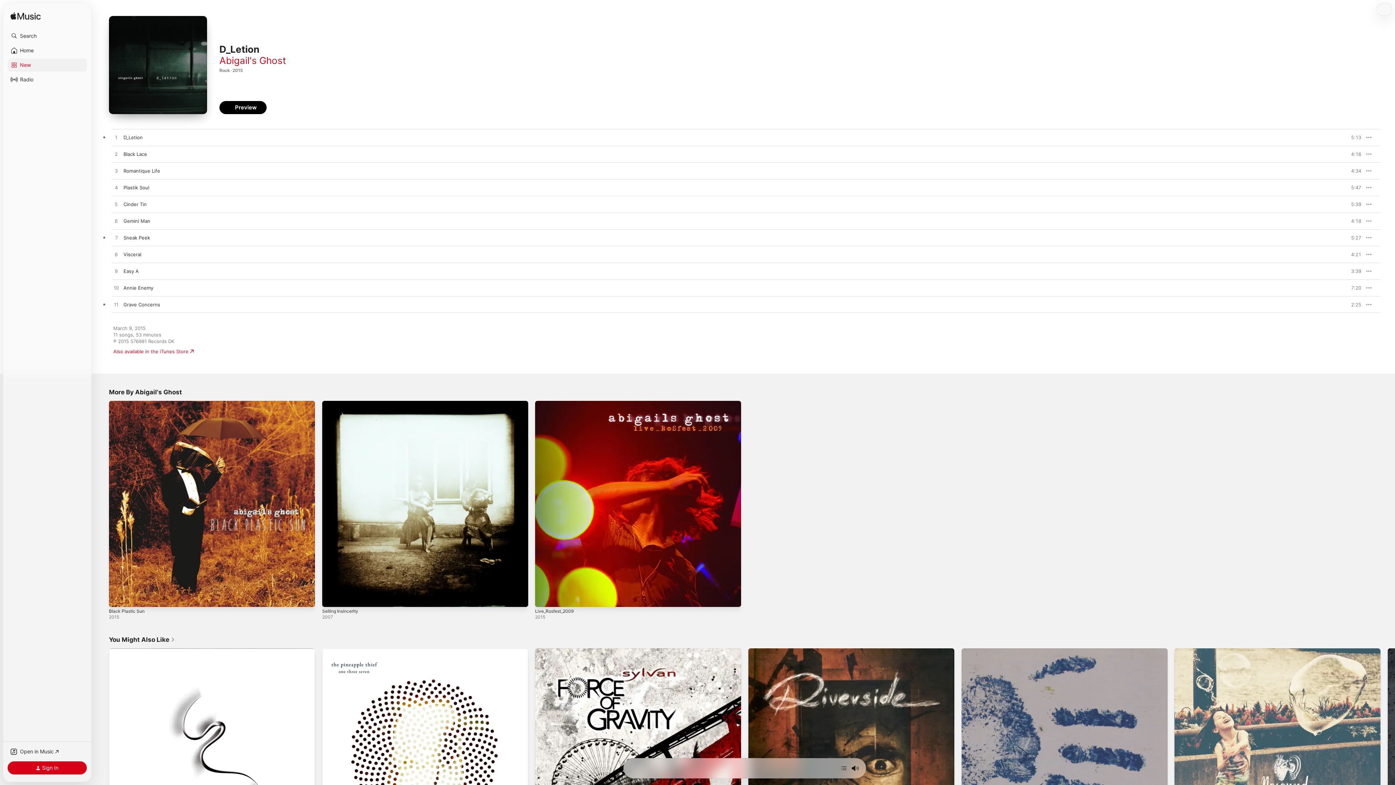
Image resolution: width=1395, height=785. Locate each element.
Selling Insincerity (342, 404)
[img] (26, 16)
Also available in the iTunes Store (151, 351)
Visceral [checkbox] (132, 254)
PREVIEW (1353, 137)
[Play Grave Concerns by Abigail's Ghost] (116, 305)
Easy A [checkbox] (131, 271)
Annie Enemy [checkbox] (138, 288)
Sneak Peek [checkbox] (137, 238)
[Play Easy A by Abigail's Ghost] (116, 271)
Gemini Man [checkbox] (137, 221)
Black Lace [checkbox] (135, 154)
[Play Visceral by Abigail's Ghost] (116, 254)
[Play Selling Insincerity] (331, 597)
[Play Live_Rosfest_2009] (544, 597)
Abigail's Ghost (252, 60)
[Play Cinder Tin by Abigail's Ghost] (116, 204)
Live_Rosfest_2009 (556, 404)
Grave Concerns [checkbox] (142, 304)
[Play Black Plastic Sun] (118, 597)
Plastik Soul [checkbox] (136, 187)
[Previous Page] (102, 751)
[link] (142, 640)
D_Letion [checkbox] (133, 137)
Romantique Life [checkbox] (142, 171)
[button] (47, 36)
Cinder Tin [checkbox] (135, 204)
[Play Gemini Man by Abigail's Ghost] (116, 221)
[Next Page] (1388, 751)
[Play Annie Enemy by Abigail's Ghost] (116, 288)
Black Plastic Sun (128, 404)
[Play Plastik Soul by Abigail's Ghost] (116, 188)
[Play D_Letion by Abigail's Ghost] (116, 137)
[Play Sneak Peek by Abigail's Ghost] (116, 238)
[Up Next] (844, 768)
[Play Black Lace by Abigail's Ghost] (116, 154)
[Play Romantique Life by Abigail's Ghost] (116, 171)
